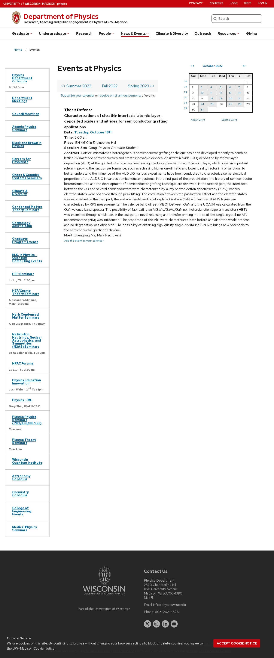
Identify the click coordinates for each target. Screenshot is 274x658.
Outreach (202, 33)
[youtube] (174, 624)
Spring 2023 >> (141, 85)
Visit (247, 3)
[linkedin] (165, 624)
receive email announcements (120, 95)
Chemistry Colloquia (20, 493)
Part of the (104, 609)
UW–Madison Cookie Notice (34, 648)
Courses (216, 3)
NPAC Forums (22, 363)
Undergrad (52, 33)
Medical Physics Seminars (24, 528)
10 (202, 93)
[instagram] (156, 624)
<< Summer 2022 (76, 85)
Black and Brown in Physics (27, 144)
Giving (251, 33)
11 (211, 93)
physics (62, 4)
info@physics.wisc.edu (169, 605)
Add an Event (198, 119)
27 (230, 104)
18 (212, 98)
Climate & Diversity (172, 33)
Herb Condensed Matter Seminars (25, 315)
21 (239, 98)
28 (240, 104)
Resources (227, 33)
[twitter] (147, 624)
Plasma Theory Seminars (24, 441)
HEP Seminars (23, 274)
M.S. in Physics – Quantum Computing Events (27, 258)
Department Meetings (22, 99)
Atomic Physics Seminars (24, 128)
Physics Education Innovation (26, 381)
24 (202, 104)
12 (221, 93)
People (105, 33)
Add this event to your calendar (84, 240)
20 (230, 98)
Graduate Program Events (25, 240)
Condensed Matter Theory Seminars (27, 208)
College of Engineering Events (21, 511)
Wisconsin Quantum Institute (27, 460)
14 (239, 93)
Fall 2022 (110, 85)
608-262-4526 (167, 612)
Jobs (234, 3)
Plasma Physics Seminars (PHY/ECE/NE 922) (27, 420)
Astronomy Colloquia (21, 477)
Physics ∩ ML (22, 400)
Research (84, 33)
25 (212, 104)
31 (202, 109)
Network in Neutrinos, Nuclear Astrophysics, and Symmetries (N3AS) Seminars (27, 340)
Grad (20, 33)
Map (147, 598)
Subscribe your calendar (77, 95)
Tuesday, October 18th (93, 132)
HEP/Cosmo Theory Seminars (25, 292)
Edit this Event (229, 119)
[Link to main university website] (104, 595)
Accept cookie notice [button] (237, 643)
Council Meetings (25, 114)
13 (230, 93)
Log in (262, 3)
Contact (196, 3)
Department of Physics (61, 16)
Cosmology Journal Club (22, 224)
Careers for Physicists (21, 160)
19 (221, 98)
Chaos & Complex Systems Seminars (27, 176)
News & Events (133, 33)
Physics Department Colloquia (22, 78)
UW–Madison (29, 4)
